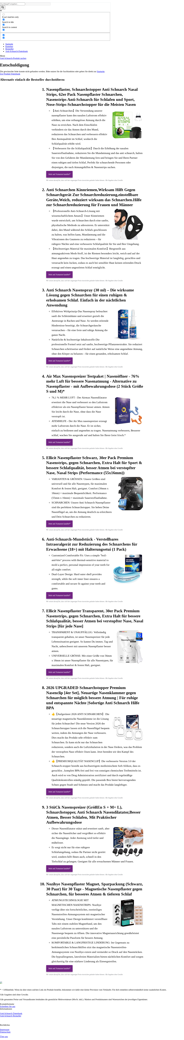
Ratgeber (9, 46)
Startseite (9, 44)
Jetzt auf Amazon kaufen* (59, 174)
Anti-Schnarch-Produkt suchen (13, 58)
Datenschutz (5, 1032)
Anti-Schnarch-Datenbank (16, 51)
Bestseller (9, 49)
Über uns (4, 1036)
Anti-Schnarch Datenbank (11, 1013)
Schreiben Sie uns (7, 1006)
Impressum (4, 1029)
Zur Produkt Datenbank (10, 74)
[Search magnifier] (2, 7)
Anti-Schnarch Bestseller (10, 1016)
